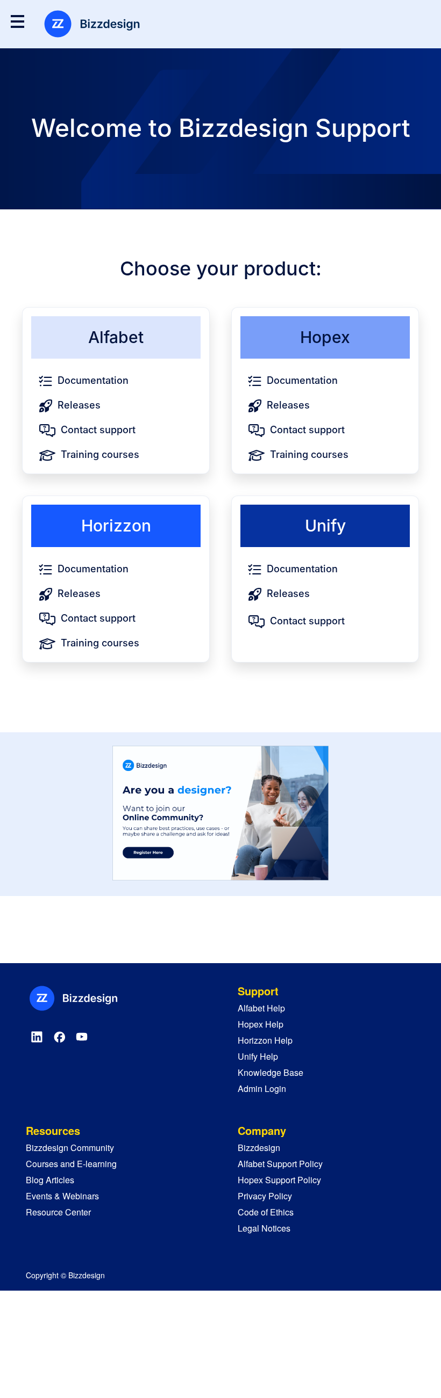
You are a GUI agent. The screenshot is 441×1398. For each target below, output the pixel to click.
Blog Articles (50, 1180)
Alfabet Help (261, 1008)
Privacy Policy (265, 1196)
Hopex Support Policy (279, 1180)
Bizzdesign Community (70, 1147)
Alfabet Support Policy (280, 1163)
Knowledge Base (270, 1072)
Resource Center (58, 1212)
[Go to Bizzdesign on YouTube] (81, 1036)
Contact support (98, 429)
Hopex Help (260, 1024)
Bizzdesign (259, 1147)
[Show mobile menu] (17, 21)
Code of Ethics (266, 1212)
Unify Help (258, 1056)
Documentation (93, 380)
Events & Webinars (62, 1196)
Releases (79, 405)
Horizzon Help (265, 1040)
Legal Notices (264, 1228)
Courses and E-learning (71, 1163)
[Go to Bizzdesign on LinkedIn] (37, 1036)
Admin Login (262, 1088)
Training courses (100, 454)
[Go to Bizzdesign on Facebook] (59, 1036)
